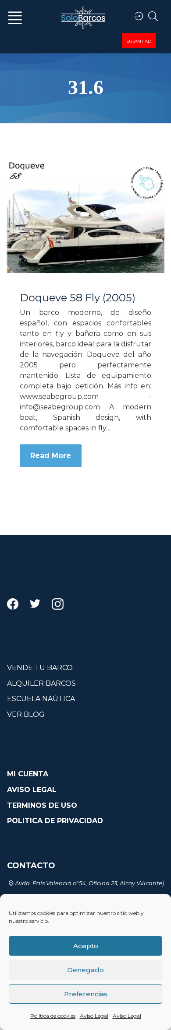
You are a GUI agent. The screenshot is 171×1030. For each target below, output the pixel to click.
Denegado (85, 970)
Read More (50, 455)
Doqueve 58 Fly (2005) (77, 298)
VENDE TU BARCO (40, 667)
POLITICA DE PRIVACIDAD (55, 821)
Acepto (85, 946)
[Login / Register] (138, 16)
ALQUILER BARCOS (41, 683)
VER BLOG (26, 714)
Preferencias (85, 994)
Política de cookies (52, 1016)
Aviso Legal (94, 1016)
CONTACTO (31, 865)
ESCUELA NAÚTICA (41, 699)
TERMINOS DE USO (42, 805)
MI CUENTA (27, 774)
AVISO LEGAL (32, 790)
